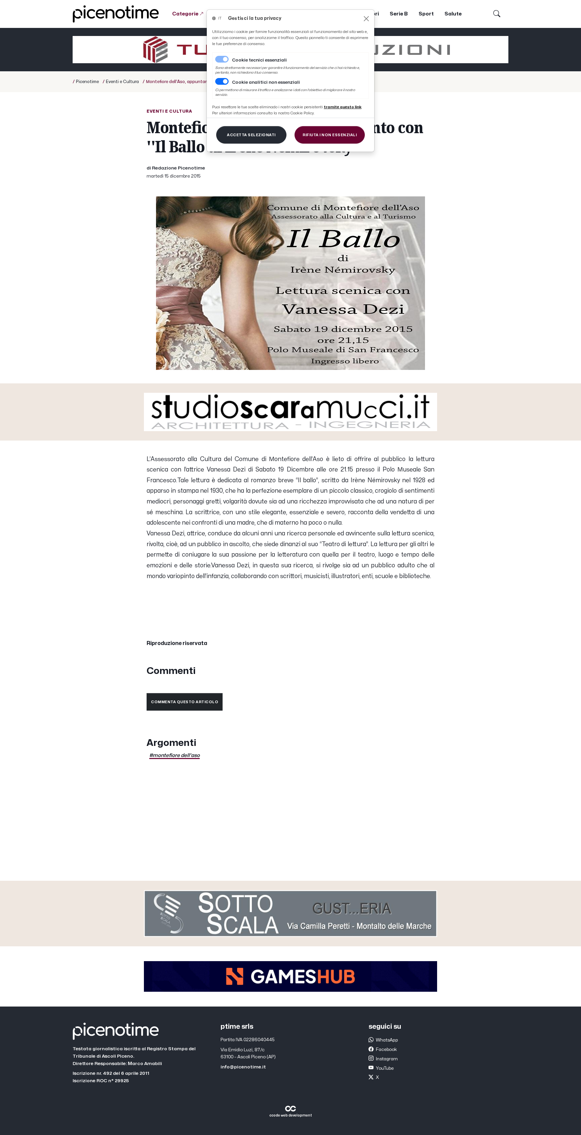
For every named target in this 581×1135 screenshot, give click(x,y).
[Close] (366, 18)
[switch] (222, 81)
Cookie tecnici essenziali (259, 60)
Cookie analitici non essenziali (266, 82)
